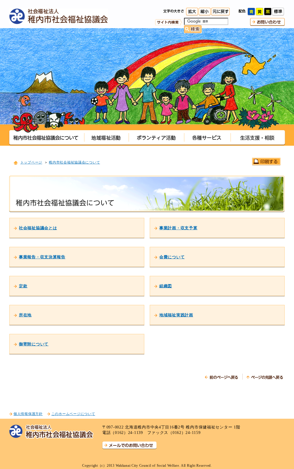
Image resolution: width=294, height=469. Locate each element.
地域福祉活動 (106, 137)
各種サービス (207, 137)
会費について (172, 257)
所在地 (25, 315)
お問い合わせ (267, 22)
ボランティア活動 (156, 137)
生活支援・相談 (258, 137)
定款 (23, 286)
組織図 (165, 286)
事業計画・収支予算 (178, 228)
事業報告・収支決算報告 (42, 257)
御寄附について (34, 344)
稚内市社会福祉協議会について (46, 137)
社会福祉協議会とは (38, 228)
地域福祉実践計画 (176, 315)
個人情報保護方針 (28, 414)
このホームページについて (73, 414)
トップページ (31, 162)
